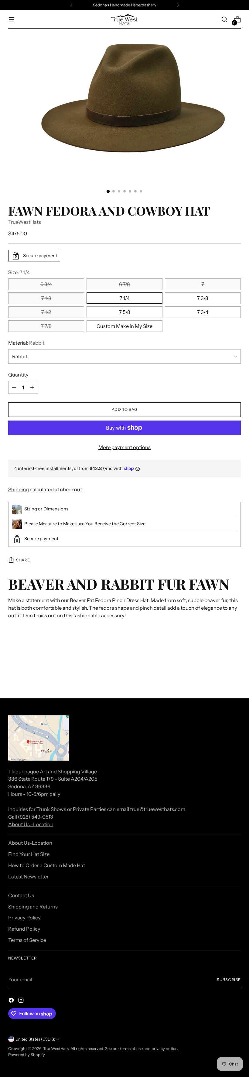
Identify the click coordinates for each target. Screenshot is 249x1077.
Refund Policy (24, 929)
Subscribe (229, 979)
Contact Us (21, 895)
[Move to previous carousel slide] (222, 678)
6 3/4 (46, 284)
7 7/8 (46, 326)
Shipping (18, 489)
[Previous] (71, 5)
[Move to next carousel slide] (235, 677)
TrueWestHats (24, 222)
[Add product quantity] (32, 387)
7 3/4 (202, 312)
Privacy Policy (24, 918)
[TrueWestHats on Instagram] (21, 1001)
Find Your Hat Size (28, 854)
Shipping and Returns (33, 907)
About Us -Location (30, 824)
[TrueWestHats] (124, 19)
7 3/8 (202, 298)
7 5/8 (124, 312)
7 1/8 (46, 298)
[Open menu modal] (11, 19)
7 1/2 (46, 312)
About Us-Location (30, 843)
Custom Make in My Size (124, 326)
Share (23, 560)
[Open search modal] (224, 19)
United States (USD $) (35, 1039)
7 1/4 (125, 298)
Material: (26, 343)
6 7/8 (124, 284)
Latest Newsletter (28, 877)
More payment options (124, 447)
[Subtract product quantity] (14, 387)
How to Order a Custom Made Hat (46, 865)
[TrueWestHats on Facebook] (11, 1001)
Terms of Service (27, 940)
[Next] (178, 5)
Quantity (18, 375)
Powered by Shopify (26, 1054)
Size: (19, 272)
